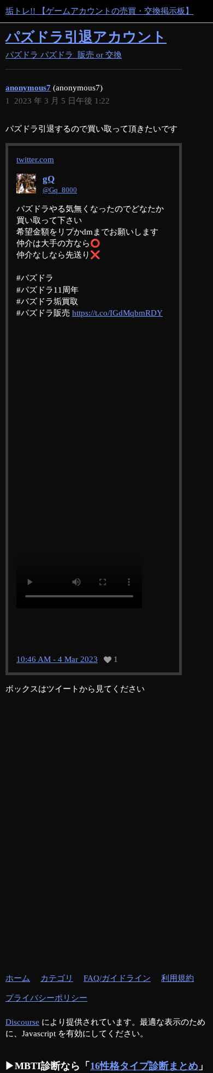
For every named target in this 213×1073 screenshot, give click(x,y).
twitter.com (35, 159)
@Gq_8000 (60, 190)
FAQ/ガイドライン (117, 978)
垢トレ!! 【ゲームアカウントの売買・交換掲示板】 (99, 11)
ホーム (17, 978)
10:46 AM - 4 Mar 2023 (57, 659)
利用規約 (177, 978)
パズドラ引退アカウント (86, 37)
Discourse (22, 1022)
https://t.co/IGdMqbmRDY (117, 313)
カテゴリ (56, 978)
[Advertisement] (106, 854)
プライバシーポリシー (46, 998)
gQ (49, 179)
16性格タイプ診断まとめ (144, 1065)
